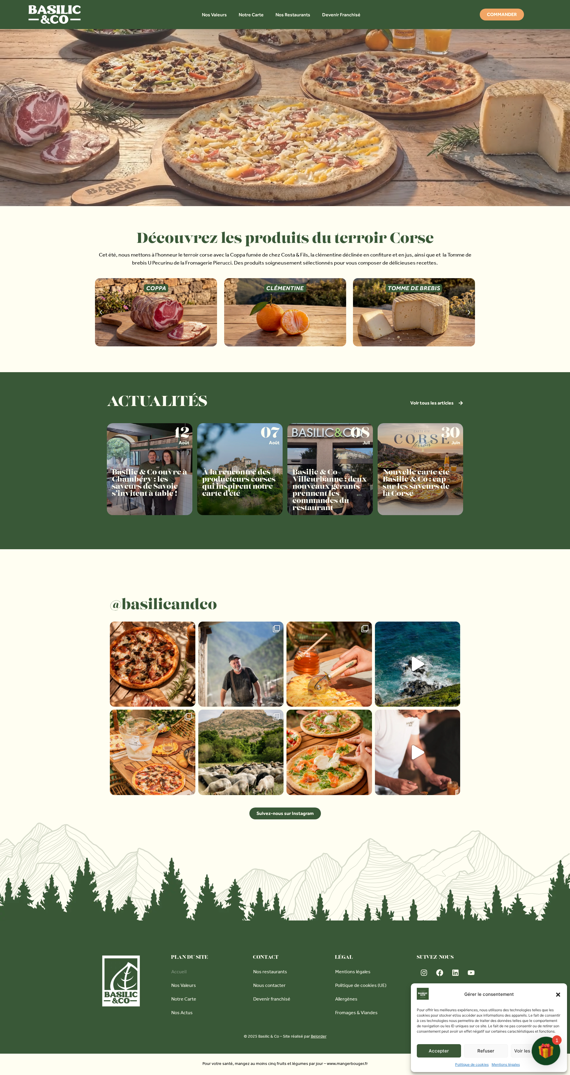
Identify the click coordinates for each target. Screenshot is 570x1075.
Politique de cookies (472, 1064)
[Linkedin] (455, 973)
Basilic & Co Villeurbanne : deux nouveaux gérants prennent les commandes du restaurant (329, 490)
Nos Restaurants (293, 14)
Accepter (439, 1051)
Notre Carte (251, 14)
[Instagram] (424, 973)
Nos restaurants (270, 972)
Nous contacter (269, 986)
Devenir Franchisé (341, 14)
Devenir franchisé (271, 999)
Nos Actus (182, 1013)
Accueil (178, 972)
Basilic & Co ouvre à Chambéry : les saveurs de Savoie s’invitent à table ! (149, 483)
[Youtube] (471, 973)
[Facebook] (440, 973)
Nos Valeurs (214, 14)
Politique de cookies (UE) (361, 986)
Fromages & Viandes (356, 1013)
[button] (558, 995)
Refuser (485, 1051)
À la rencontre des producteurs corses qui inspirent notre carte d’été (239, 483)
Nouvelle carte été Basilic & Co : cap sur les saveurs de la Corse (416, 483)
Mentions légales (506, 1064)
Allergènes (346, 999)
